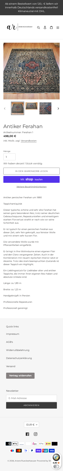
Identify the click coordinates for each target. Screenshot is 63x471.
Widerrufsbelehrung (17, 350)
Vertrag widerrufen (20, 375)
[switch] (56, 466)
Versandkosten (29, 140)
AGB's (9, 341)
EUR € (30, 424)
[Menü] (58, 27)
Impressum (12, 333)
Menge (6, 151)
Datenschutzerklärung (19, 358)
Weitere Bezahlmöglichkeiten (32, 186)
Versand (10, 366)
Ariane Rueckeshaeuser (25, 461)
